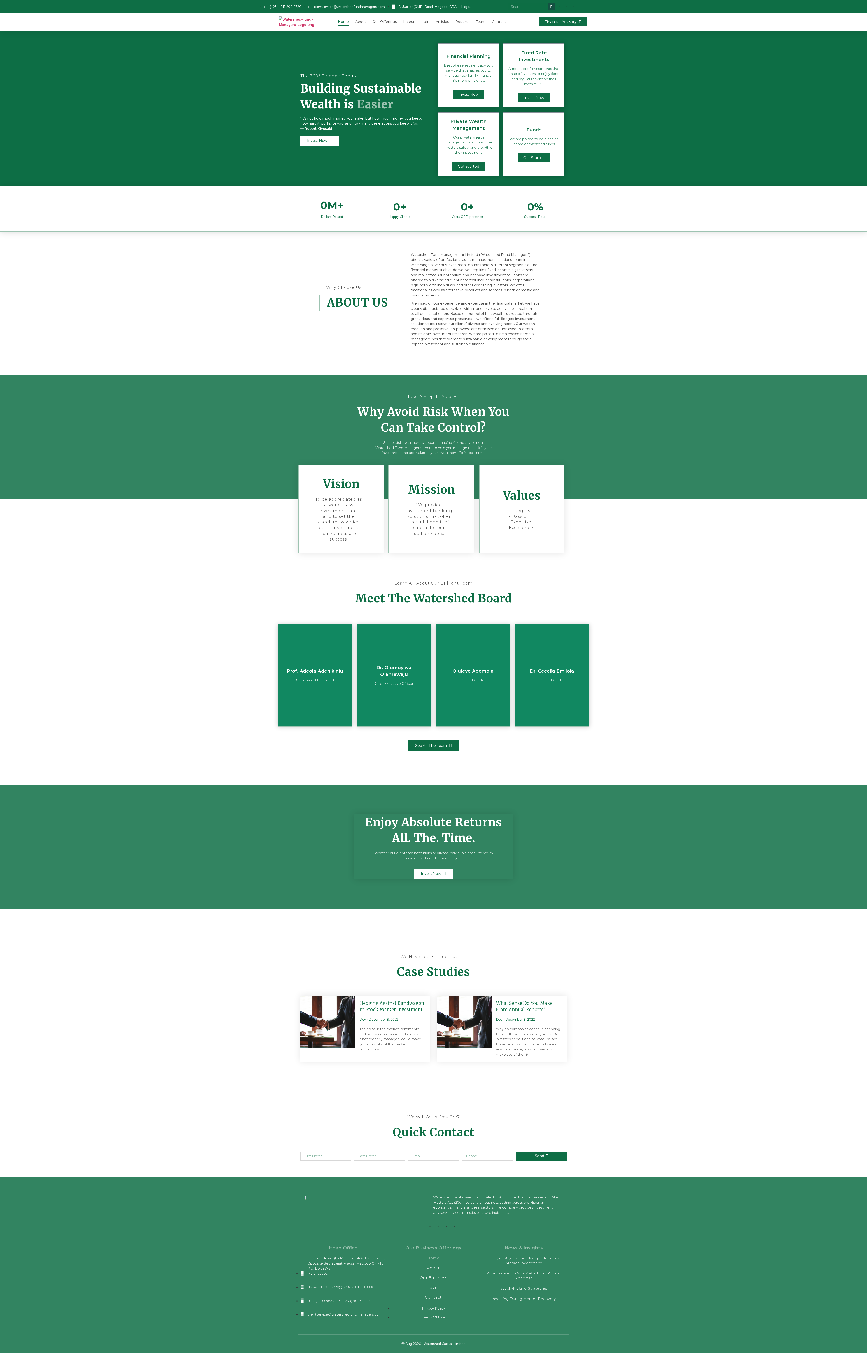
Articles (442, 22)
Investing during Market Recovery (524, 1299)
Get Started (468, 166)
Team (481, 22)
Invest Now (468, 94)
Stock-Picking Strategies (523, 1288)
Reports (462, 22)
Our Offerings (385, 22)
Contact (499, 22)
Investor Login (416, 22)
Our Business (433, 1278)
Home (343, 22)
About (360, 22)
